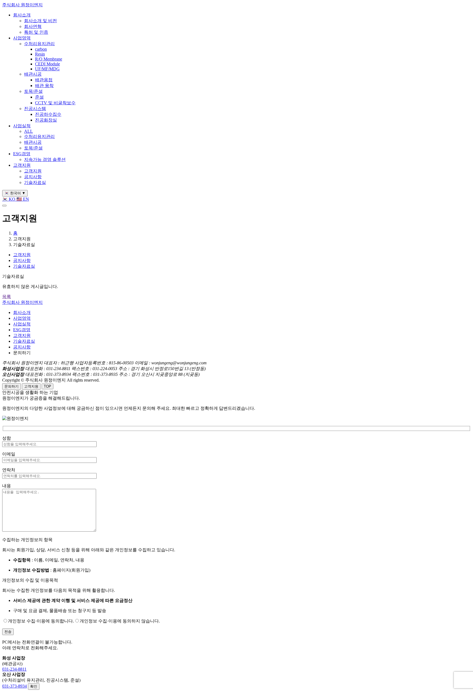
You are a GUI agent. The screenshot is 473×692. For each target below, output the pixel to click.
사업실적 (22, 125)
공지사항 (33, 176)
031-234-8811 (14, 669)
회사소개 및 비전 (40, 20)
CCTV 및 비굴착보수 (55, 102)
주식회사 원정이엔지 (22, 4)
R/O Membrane (48, 59)
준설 (39, 97)
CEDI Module (47, 64)
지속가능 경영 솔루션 (45, 159)
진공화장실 (46, 120)
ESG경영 (21, 153)
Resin (40, 54)
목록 (6, 296)
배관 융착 (44, 85)
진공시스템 (35, 108)
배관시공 (33, 74)
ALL (28, 131)
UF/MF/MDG (47, 69)
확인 (33, 686)
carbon (41, 49)
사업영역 (22, 38)
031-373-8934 (14, 686)
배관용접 (44, 79)
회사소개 (22, 15)
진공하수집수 (48, 114)
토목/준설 (33, 91)
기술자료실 (35, 182)
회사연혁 (33, 26)
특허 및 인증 (36, 32)
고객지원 (22, 165)
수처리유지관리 (39, 43)
